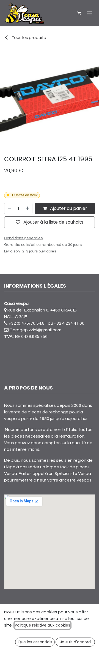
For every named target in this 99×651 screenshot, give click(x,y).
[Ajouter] (27, 208)
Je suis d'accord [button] (75, 642)
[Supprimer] (9, 208)
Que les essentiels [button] (35, 642)
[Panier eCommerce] (79, 13)
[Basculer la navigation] (89, 13)
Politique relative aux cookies (42, 625)
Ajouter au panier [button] (68, 208)
